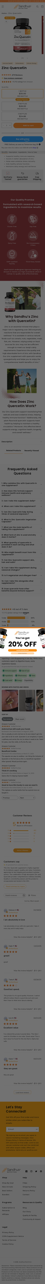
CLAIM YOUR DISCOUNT (22, 650)
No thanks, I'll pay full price (22, 653)
